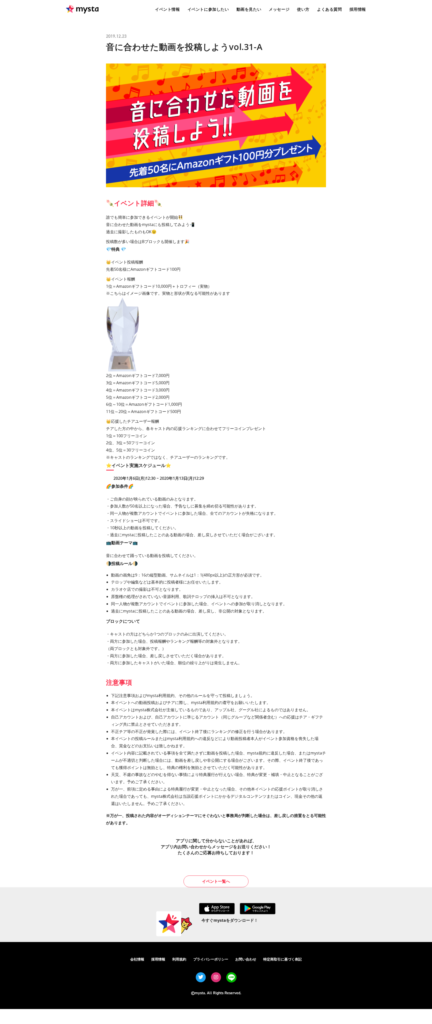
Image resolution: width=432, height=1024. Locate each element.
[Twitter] (201, 977)
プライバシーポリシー (210, 959)
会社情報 (137, 959)
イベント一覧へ (216, 881)
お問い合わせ (245, 959)
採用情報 (158, 959)
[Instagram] (216, 977)
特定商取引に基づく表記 (282, 959)
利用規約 (179, 959)
